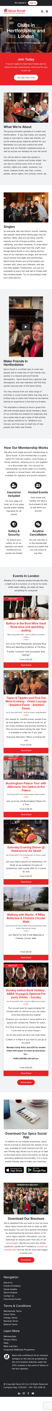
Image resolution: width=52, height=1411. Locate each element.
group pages (12, 1243)
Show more (26, 1082)
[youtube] (33, 1393)
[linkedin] (19, 1393)
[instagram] (24, 1393)
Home (7, 43)
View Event (26, 665)
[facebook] (28, 1393)
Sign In (32, 3)
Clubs (14, 43)
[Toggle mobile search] (42, 11)
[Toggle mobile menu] (47, 11)
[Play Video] (26, 327)
